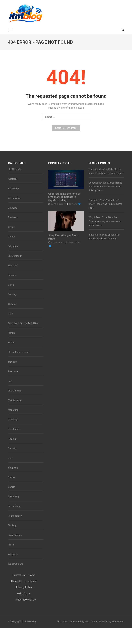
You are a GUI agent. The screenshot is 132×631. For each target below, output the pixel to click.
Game (11, 284)
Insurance (13, 371)
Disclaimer (31, 581)
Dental (11, 236)
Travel (11, 544)
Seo (10, 458)
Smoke (11, 477)
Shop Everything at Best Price (62, 237)
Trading (12, 525)
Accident (12, 178)
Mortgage (13, 419)
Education (13, 246)
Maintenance (15, 400)
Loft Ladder (15, 169)
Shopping (13, 467)
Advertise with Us (26, 599)
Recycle (12, 438)
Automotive (14, 198)
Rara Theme (91, 621)
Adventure (13, 188)
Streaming (13, 496)
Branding (12, 207)
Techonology (15, 515)
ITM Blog (32, 621)
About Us (16, 581)
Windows (13, 554)
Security (12, 448)
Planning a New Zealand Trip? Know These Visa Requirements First (105, 204)
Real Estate (14, 429)
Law (10, 381)
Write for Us (24, 593)
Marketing (13, 409)
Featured (12, 265)
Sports (11, 486)
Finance (12, 275)
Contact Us (19, 575)
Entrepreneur (15, 255)
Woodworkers (15, 563)
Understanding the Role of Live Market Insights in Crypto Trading (64, 197)
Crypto (11, 227)
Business (13, 217)
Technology (14, 506)
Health (11, 332)
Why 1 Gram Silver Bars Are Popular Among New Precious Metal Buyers (104, 221)
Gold (10, 313)
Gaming (12, 294)
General (12, 304)
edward (73, 204)
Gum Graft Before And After (23, 323)
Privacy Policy (24, 587)
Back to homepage (66, 128)
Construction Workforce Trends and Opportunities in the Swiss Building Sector (105, 186)
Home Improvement (18, 352)
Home (11, 342)
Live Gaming (14, 390)
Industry (12, 361)
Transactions (15, 535)
